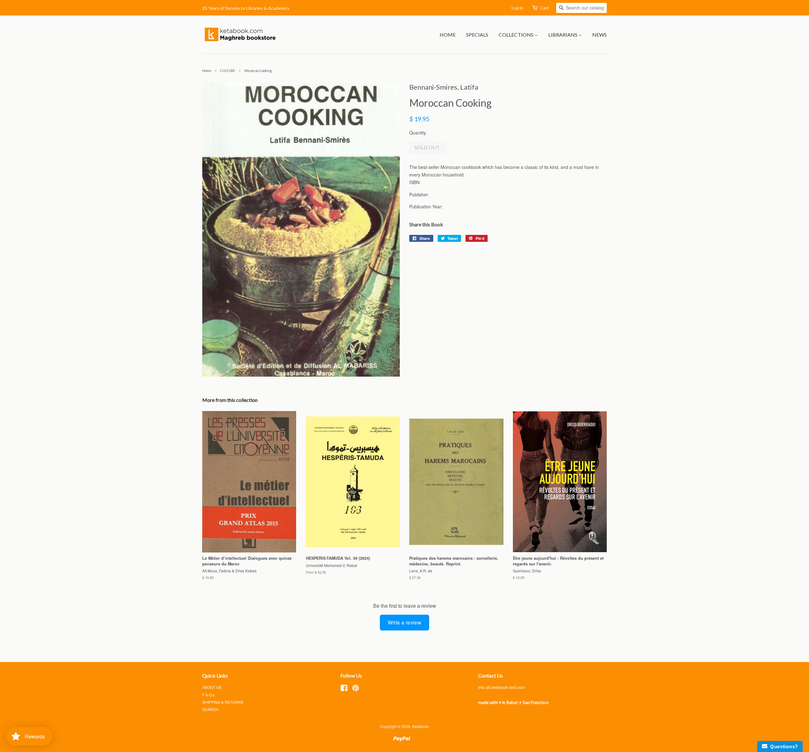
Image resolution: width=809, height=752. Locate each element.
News (599, 35)
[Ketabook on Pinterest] (355, 689)
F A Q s (208, 694)
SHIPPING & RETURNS (222, 702)
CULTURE (227, 71)
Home (448, 35)
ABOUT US (212, 687)
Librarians (563, 35)
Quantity (417, 132)
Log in (517, 7)
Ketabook (420, 726)
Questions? (782, 746)
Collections (516, 35)
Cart (544, 7)
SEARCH (210, 709)
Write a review (405, 622)
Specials (477, 35)
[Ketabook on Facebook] (344, 689)
